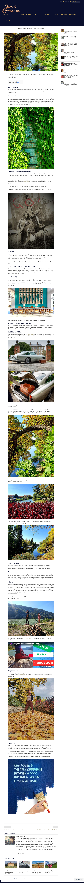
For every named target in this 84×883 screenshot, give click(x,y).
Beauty (28, 15)
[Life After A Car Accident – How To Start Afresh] (24, 864)
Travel (57, 15)
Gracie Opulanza (26, 28)
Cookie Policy (26, 881)
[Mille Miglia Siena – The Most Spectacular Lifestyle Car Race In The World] (62, 44)
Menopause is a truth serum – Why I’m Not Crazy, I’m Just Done (37, 871)
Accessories (66, 33)
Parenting (41, 28)
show (19, 82)
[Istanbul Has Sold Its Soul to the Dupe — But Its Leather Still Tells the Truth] (62, 76)
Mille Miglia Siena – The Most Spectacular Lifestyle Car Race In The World (71, 44)
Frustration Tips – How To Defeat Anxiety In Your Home (50, 871)
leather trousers (22, 674)
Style (13, 15)
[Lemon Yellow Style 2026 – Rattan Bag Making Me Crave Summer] (62, 30)
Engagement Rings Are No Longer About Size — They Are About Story (71, 64)
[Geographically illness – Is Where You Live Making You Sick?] (11, 864)
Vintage (21, 15)
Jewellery (66, 53)
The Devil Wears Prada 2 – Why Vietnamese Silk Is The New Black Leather (71, 57)
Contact (5, 20)
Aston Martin (31, 334)
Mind (38, 28)
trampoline (26, 181)
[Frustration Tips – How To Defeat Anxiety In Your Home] (51, 864)
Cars (65, 46)
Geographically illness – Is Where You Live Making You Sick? (10, 871)
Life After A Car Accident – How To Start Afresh (24, 870)
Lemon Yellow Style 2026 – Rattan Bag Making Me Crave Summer (70, 31)
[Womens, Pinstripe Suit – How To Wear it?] (62, 70)
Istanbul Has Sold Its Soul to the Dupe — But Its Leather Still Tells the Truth (71, 76)
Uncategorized (66, 85)
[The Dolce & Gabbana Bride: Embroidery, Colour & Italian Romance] (62, 37)
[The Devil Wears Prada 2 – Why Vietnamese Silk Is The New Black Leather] (62, 57)
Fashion (5, 15)
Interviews (73, 15)
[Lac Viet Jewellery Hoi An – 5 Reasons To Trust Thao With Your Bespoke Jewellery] (62, 50)
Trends (65, 26)
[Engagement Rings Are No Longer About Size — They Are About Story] (62, 64)
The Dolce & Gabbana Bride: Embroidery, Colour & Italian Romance (70, 37)
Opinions (64, 15)
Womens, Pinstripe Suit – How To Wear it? (70, 70)
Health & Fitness (46, 15)
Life (35, 15)
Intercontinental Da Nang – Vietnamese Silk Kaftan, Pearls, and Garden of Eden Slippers (71, 83)
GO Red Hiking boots (26, 638)
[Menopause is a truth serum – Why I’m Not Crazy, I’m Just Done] (38, 864)
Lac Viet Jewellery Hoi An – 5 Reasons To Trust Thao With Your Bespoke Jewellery (70, 51)
